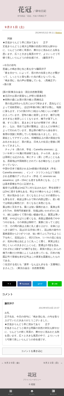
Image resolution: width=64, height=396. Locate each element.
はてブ (40, 284)
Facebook (25, 284)
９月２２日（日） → (53, 363)
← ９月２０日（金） (11, 363)
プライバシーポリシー (32, 380)
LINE (56, 284)
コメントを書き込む (32, 351)
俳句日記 (40, 11)
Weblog (58, 33)
